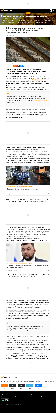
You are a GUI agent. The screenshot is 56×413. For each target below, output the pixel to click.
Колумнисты (45, 381)
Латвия (15, 381)
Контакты (8, 394)
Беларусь (27, 362)
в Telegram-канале (41, 100)
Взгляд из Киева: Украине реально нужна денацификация (22, 190)
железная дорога (43, 362)
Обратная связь (35, 396)
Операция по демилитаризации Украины (20, 187)
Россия (52, 381)
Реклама (29, 396)
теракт (37, 362)
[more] (48, 105)
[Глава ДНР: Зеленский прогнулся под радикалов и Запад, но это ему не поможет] (28, 252)
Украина (32, 362)
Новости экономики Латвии (26, 381)
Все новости (4, 381)
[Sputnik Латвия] (7, 11)
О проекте (3, 394)
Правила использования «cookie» (47, 394)
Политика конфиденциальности (30, 394)
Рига (10, 381)
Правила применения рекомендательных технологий (13, 396)
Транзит (38, 381)
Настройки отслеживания (45, 396)
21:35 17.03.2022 (10, 35)
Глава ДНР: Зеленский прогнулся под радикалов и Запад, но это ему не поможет (28, 266)
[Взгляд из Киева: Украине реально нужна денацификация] (28, 175)
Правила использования (17, 394)
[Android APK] (5, 400)
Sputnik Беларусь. (37, 80)
